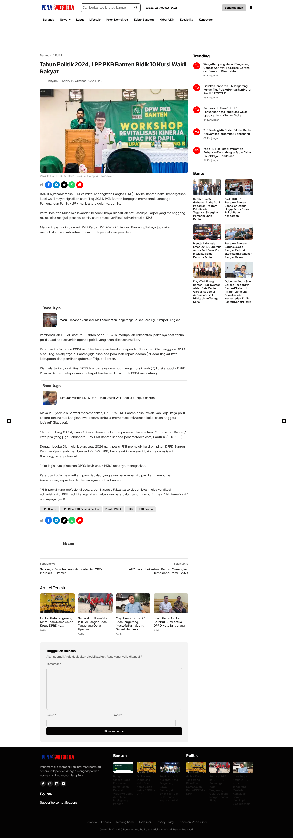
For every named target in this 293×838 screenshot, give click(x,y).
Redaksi (106, 822)
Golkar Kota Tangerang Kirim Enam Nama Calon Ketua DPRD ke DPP (146, 785)
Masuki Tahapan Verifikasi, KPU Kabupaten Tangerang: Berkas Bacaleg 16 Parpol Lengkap (120, 320)
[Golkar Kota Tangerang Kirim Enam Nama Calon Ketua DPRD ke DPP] (57, 612)
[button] (79, 184)
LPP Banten (49, 509)
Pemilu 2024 (113, 509)
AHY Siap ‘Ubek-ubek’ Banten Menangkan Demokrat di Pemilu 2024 (158, 571)
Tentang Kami (125, 822)
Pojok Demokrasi (117, 20)
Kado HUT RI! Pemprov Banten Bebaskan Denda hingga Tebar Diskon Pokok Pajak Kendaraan (227, 152)
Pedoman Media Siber (192, 822)
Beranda (48, 20)
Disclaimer (144, 822)
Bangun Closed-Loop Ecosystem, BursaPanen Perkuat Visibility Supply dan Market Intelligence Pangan (123, 790)
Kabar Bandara (144, 20)
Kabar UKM (167, 20)
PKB (130, 509)
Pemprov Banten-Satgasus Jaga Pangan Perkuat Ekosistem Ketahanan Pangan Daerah (238, 249)
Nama (51, 715)
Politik (43, 630)
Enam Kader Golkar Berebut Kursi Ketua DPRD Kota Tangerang (169, 621)
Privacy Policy (165, 822)
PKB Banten (146, 509)
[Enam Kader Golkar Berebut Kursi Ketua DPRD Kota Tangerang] (171, 612)
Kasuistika (186, 20)
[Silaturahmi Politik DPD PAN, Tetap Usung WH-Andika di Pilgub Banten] (50, 404)
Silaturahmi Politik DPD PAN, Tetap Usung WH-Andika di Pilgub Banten (107, 397)
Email (117, 715)
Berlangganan (234, 7)
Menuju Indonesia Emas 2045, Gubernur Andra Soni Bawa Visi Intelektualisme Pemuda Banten (207, 249)
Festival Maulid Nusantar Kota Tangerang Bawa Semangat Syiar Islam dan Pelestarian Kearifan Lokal (169, 788)
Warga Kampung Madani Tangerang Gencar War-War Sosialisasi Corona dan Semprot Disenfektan (226, 67)
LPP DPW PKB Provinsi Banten (81, 509)
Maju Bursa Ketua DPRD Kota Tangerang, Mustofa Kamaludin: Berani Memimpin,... (132, 623)
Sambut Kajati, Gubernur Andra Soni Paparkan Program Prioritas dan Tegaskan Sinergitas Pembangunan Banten (206, 209)
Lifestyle (95, 20)
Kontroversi (206, 20)
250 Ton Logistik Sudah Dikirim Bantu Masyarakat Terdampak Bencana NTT (227, 131)
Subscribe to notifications (59, 802)
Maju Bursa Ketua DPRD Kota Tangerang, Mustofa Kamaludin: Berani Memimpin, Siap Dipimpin (241, 790)
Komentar (53, 664)
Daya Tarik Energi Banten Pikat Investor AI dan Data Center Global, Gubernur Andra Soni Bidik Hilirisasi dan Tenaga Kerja (206, 291)
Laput (80, 20)
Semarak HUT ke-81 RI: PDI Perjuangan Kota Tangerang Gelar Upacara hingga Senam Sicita (225, 111)
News (63, 20)
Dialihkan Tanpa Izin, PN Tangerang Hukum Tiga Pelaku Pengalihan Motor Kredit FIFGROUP (227, 89)
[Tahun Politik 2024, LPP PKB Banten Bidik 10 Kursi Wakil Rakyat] (114, 171)
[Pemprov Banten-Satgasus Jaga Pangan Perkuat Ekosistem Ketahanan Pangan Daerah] (239, 239)
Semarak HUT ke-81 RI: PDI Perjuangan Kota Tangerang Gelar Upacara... (93, 623)
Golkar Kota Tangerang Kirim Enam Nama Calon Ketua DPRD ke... (56, 621)
